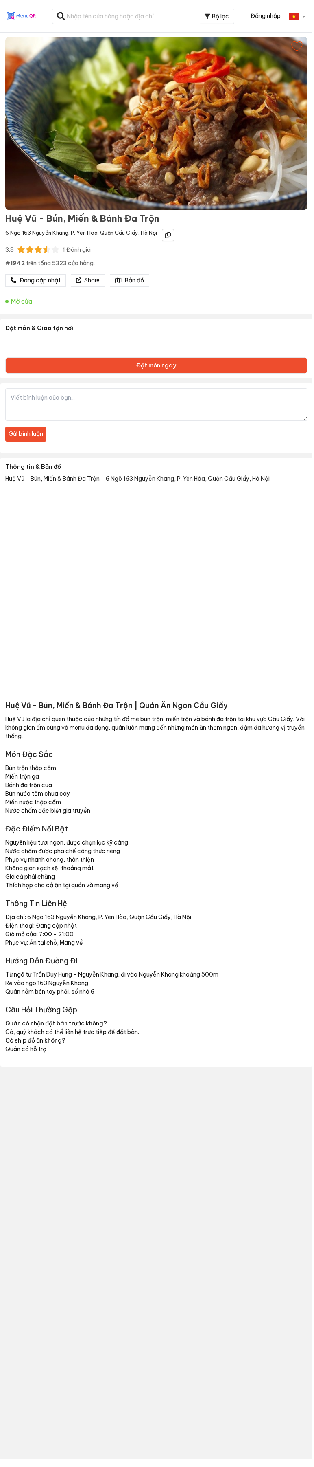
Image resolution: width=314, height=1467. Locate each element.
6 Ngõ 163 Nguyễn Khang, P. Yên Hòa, (52, 232)
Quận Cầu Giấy (119, 232)
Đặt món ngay (156, 365)
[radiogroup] (38, 249)
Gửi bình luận (26, 434)
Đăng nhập (266, 16)
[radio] (21, 249)
